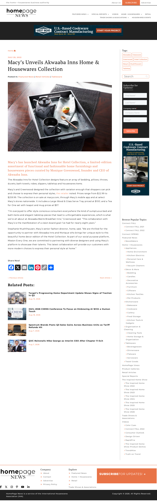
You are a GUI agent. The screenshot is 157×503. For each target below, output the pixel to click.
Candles (131, 276)
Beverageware (134, 347)
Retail (148, 14)
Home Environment (137, 252)
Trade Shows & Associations (113, 17)
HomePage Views (131, 365)
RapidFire (130, 440)
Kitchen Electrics (135, 255)
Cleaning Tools (134, 333)
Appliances (131, 248)
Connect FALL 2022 (134, 230)
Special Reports (99, 14)
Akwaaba (127, 55)
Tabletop (126, 68)
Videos (115, 14)
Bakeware (132, 305)
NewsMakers (131, 241)
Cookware (132, 309)
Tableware (57, 77)
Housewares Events (141, 17)
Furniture (132, 287)
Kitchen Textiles (135, 294)
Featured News (79, 14)
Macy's (125, 64)
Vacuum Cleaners (135, 266)
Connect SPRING (130, 234)
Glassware (137, 55)
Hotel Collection (140, 59)
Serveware (132, 358)
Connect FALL (129, 223)
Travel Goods (131, 361)
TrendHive (130, 450)
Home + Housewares (130, 14)
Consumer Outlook (134, 433)
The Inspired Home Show (134, 380)
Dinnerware (133, 350)
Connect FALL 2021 (134, 227)
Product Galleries (130, 369)
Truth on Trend (133, 454)
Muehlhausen (136, 64)
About (46, 473)
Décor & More (132, 269)
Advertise (146, 3)
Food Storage (134, 316)
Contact (47, 477)
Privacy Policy (50, 484)
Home (11, 51)
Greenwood (127, 59)
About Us (116, 3)
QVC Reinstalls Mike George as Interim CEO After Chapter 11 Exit (66, 341)
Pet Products (133, 298)
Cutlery (131, 313)
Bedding (131, 273)
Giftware (131, 290)
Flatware (131, 354)
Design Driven (132, 436)
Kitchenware (131, 302)
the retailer (62, 193)
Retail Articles (43, 77)
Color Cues (130, 425)
